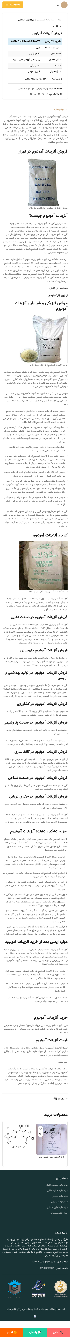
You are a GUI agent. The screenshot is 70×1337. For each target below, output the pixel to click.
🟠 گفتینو (12, 1333)
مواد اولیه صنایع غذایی (57, 1190)
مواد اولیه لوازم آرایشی (57, 1207)
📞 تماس (58, 1333)
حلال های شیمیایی (59, 1213)
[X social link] (43, 94)
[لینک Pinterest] (39, 94)
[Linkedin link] (35, 94)
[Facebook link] (47, 94)
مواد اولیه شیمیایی (45, 20)
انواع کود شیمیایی (59, 1201)
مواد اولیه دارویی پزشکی (57, 1185)
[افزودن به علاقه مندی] (40, 1128)
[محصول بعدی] (53, 26)
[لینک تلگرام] (31, 94)
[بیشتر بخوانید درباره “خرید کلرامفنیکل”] (8, 1134)
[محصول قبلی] (60, 26)
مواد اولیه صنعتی (26, 20)
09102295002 (13, 4)
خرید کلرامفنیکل (19, 1146)
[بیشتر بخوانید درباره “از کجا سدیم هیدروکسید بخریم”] (40, 1134)
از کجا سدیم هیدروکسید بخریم (51, 1157)
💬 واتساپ (35, 1333)
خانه (60, 20)
